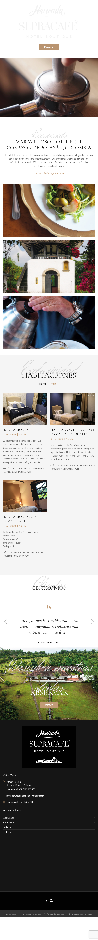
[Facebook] (47, 912)
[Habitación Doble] (25, 409)
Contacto (7, 843)
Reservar (49, 704)
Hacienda (7, 839)
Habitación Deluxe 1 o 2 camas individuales (72, 432)
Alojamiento (8, 834)
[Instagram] (51, 912)
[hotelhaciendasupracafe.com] (49, 22)
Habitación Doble (19, 430)
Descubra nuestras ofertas (49, 689)
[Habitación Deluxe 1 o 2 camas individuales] (72, 409)
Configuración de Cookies (80, 925)
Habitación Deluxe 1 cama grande (22, 519)
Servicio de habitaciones (15, 472)
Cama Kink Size (15, 552)
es (10, 468)
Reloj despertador (21, 468)
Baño (5, 468)
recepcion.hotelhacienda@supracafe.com (25, 807)
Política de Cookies (55, 925)
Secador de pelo (39, 468)
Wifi (29, 472)
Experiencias (8, 829)
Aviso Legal (11, 925)
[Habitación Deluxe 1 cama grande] (25, 496)
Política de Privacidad (31, 925)
